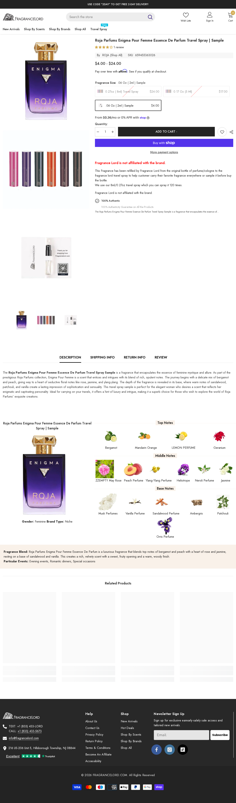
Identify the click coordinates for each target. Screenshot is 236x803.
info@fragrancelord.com (24, 738)
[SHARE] (230, 132)
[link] (29, 672)
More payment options (164, 152)
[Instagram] (169, 749)
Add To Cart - (166, 131)
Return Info (134, 357)
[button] (104, 47)
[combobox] (105, 17)
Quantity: (101, 124)
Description (70, 357)
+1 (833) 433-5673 (30, 731)
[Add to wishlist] (222, 131)
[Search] (110, 17)
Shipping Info (102, 357)
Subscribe (220, 735)
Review (161, 357)
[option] (118, 4)
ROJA (105, 55)
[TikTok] (183, 749)
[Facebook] (156, 749)
